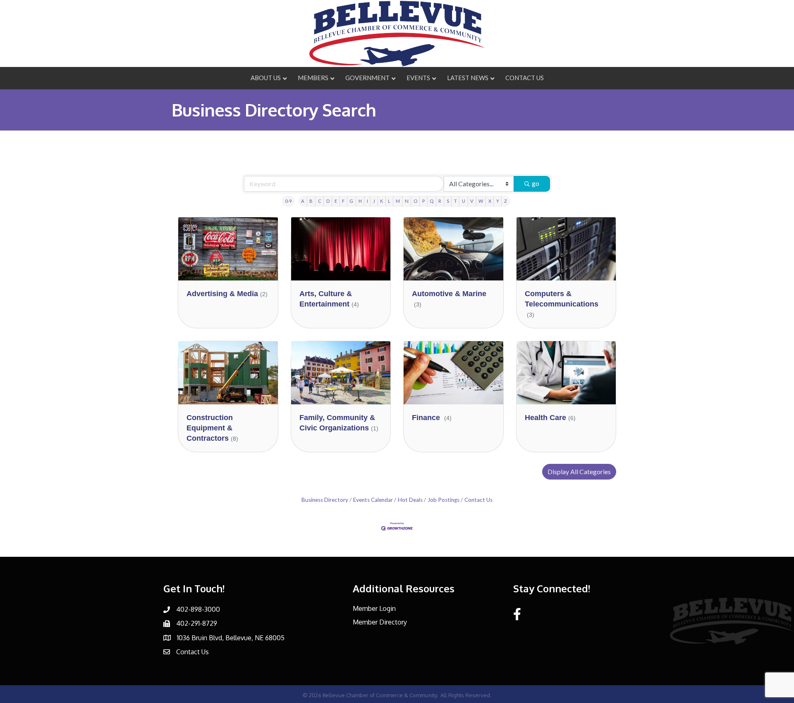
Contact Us (524, 77)
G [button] (351, 201)
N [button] (407, 201)
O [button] (415, 201)
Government (367, 77)
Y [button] (497, 201)
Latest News (467, 77)
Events (418, 77)
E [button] (336, 201)
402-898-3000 (198, 609)
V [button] (472, 201)
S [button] (448, 201)
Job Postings (443, 499)
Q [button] (431, 201)
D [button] (328, 201)
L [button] (389, 201)
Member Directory (380, 622)
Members (313, 77)
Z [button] (505, 201)
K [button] (381, 201)
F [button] (343, 201)
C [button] (319, 201)
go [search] (535, 183)
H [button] (360, 201)
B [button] (311, 201)
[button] (579, 472)
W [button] (480, 201)
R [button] (439, 201)
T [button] (455, 201)
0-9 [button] (288, 201)
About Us (266, 77)
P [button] (423, 201)
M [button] (398, 201)
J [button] (374, 201)
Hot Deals (410, 499)
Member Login (374, 608)
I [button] (367, 201)
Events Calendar (373, 499)
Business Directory (324, 499)
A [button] (302, 201)
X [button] (489, 201)
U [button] (463, 201)
